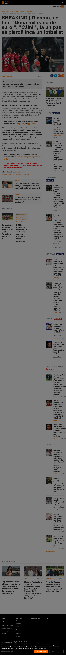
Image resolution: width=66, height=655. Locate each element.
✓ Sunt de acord (41, 651)
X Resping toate (56, 651)
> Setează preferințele (7, 651)
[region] (33, 649)
